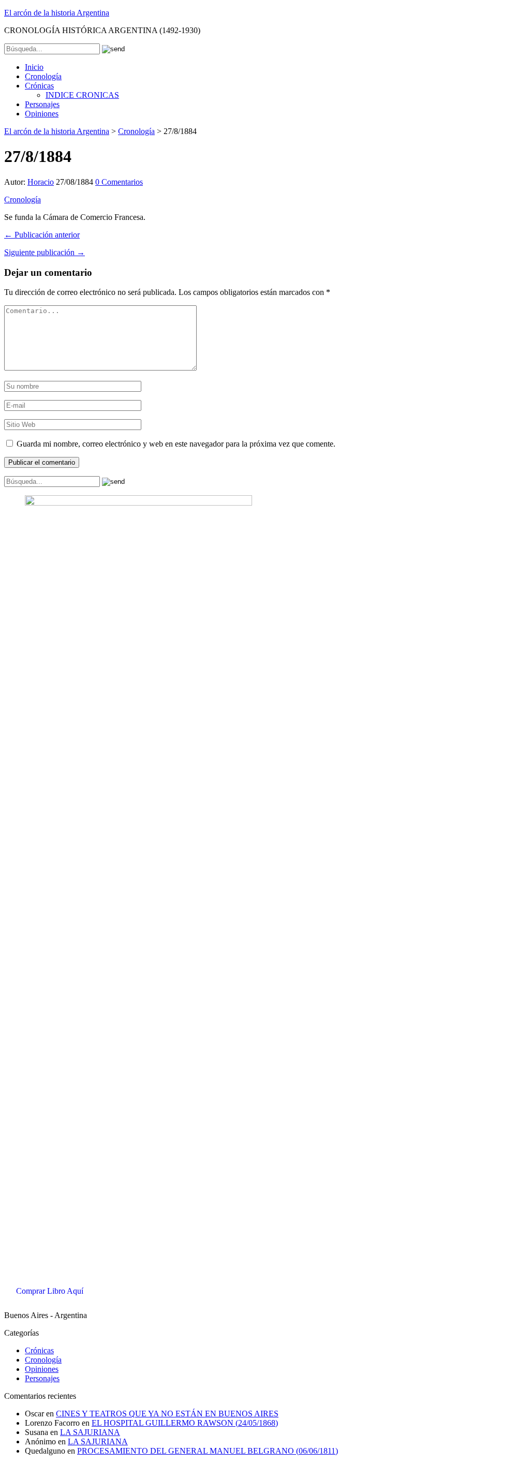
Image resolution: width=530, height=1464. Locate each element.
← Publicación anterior (42, 234)
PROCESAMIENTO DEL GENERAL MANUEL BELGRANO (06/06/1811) (207, 1450)
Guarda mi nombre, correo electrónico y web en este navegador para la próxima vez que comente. (176, 443)
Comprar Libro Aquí (49, 1290)
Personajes (42, 104)
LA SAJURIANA (90, 1432)
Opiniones (41, 113)
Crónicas (39, 85)
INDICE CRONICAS (82, 95)
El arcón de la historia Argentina (56, 12)
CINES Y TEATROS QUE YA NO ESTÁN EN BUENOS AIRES (167, 1413)
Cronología (43, 76)
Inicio (34, 67)
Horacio (40, 182)
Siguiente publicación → (44, 252)
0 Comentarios (119, 182)
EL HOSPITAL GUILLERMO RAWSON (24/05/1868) (185, 1422)
